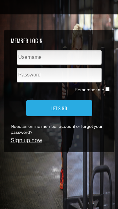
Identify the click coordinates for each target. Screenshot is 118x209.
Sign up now (26, 140)
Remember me (89, 90)
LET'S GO (59, 108)
